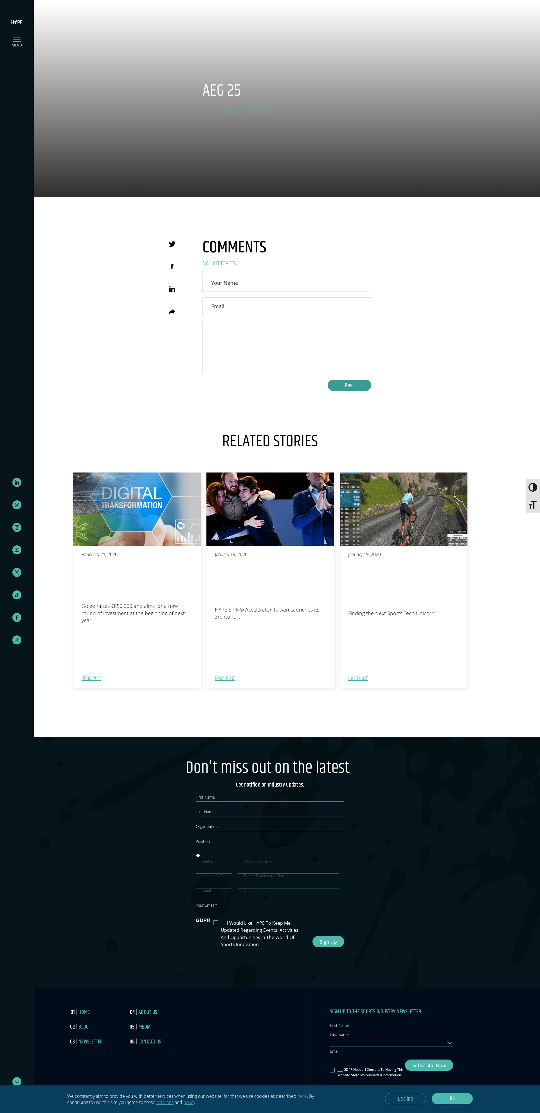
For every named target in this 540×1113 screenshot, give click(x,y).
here (302, 1096)
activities (165, 1102)
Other (248, 890)
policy (189, 1102)
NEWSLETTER (90, 1042)
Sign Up (328, 942)
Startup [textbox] (338, 1042)
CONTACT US (149, 1042)
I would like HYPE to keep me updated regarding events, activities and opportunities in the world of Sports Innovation (259, 934)
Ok (452, 1098)
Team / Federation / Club (264, 876)
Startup (207, 861)
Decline (405, 1099)
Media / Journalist (258, 861)
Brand (206, 890)
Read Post (91, 678)
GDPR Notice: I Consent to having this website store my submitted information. (371, 1072)
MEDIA (144, 1027)
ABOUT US (147, 1012)
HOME (84, 1012)
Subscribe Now (429, 1065)
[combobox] (391, 1043)
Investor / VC (212, 876)
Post (349, 385)
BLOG (83, 1027)
